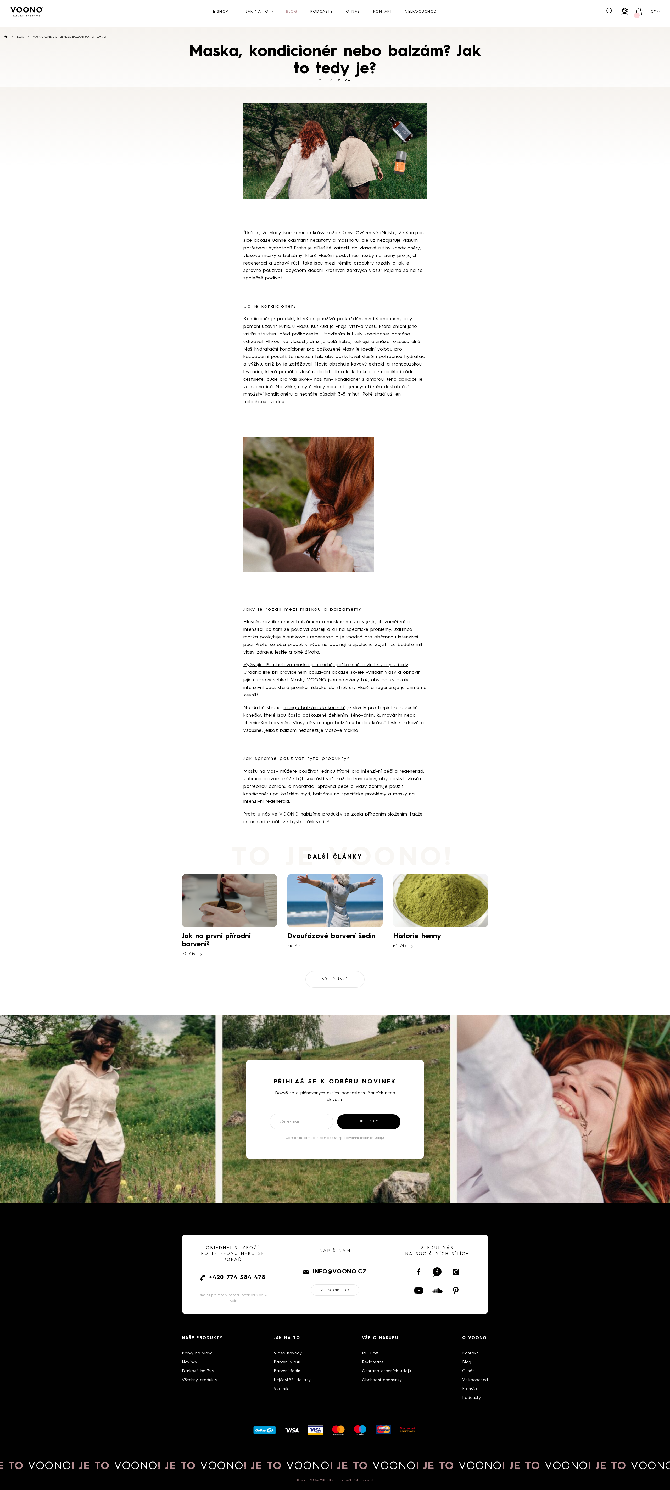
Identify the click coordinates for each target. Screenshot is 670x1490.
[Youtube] (418, 1290)
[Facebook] (418, 1272)
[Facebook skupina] (437, 1272)
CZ (653, 12)
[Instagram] (455, 1272)
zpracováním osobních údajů (361, 1138)
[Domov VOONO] (26, 12)
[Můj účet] (624, 11)
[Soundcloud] (437, 1290)
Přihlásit (368, 1121)
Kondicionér (256, 319)
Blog (20, 37)
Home (6, 36)
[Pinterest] (455, 1290)
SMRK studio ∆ (363, 1480)
